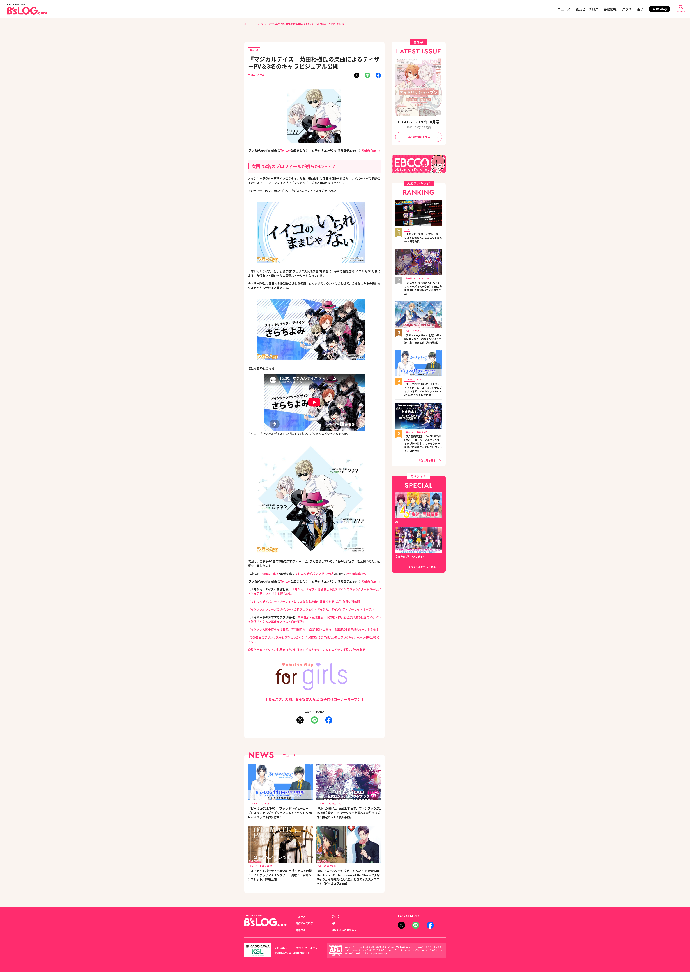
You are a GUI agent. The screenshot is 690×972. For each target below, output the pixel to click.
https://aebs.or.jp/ (379, 953)
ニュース (564, 9)
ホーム (247, 24)
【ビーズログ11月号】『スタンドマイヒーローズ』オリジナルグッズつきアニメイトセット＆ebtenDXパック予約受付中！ (280, 812)
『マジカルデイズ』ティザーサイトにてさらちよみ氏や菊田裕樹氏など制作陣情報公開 (304, 601)
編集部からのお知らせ (344, 930)
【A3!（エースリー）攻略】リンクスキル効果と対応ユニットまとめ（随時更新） (423, 237)
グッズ (627, 9)
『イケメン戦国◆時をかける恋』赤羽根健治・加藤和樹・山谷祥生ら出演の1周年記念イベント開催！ (313, 629)
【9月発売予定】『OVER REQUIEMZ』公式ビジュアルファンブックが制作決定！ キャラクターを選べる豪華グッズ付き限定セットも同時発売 (423, 443)
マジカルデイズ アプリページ (314, 573)
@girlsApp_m (370, 150)
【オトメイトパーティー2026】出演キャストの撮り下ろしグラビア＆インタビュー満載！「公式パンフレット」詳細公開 (280, 874)
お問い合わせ (282, 948)
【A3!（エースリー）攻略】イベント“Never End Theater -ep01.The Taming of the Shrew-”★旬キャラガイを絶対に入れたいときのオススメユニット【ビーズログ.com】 (348, 877)
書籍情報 (610, 9)
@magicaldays (356, 573)
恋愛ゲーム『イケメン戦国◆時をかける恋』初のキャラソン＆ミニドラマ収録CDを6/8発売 (306, 649)
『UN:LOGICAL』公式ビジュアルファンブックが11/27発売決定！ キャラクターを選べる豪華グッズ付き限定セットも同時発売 (348, 812)
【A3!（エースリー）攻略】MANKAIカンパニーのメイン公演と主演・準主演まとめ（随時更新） (422, 338)
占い (640, 9)
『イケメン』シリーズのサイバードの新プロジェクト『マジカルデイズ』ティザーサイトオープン (311, 609)
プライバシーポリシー (308, 948)
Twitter (285, 150)
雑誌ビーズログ (587, 9)
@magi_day (269, 573)
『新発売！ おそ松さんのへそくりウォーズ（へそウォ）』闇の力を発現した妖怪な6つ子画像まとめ (423, 288)
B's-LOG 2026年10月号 (418, 122)
